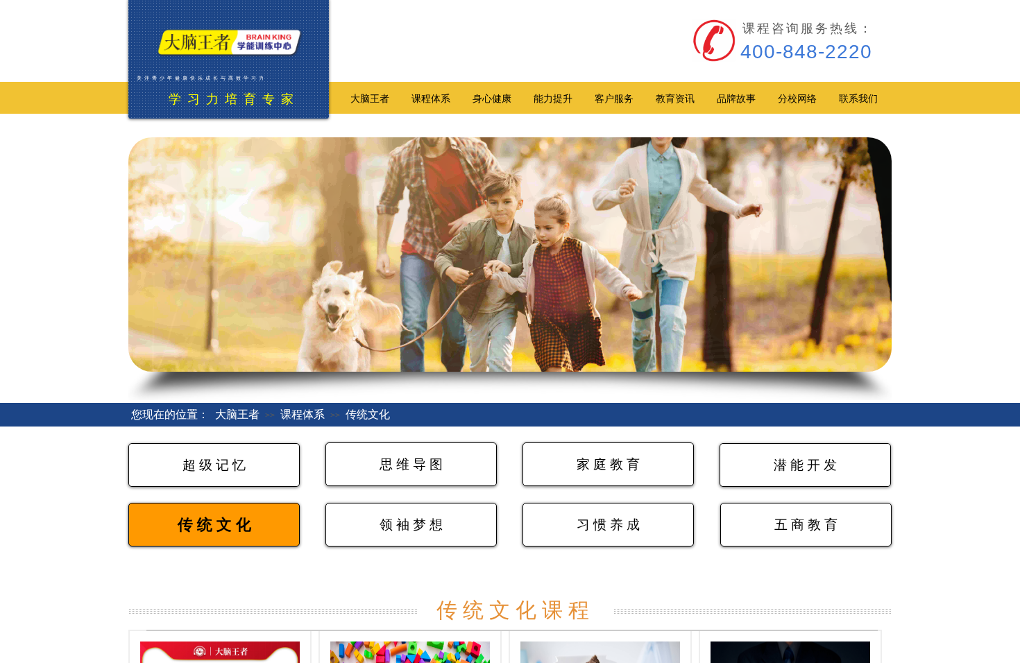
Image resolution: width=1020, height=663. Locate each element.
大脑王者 (237, 414)
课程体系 (302, 414)
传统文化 (368, 414)
